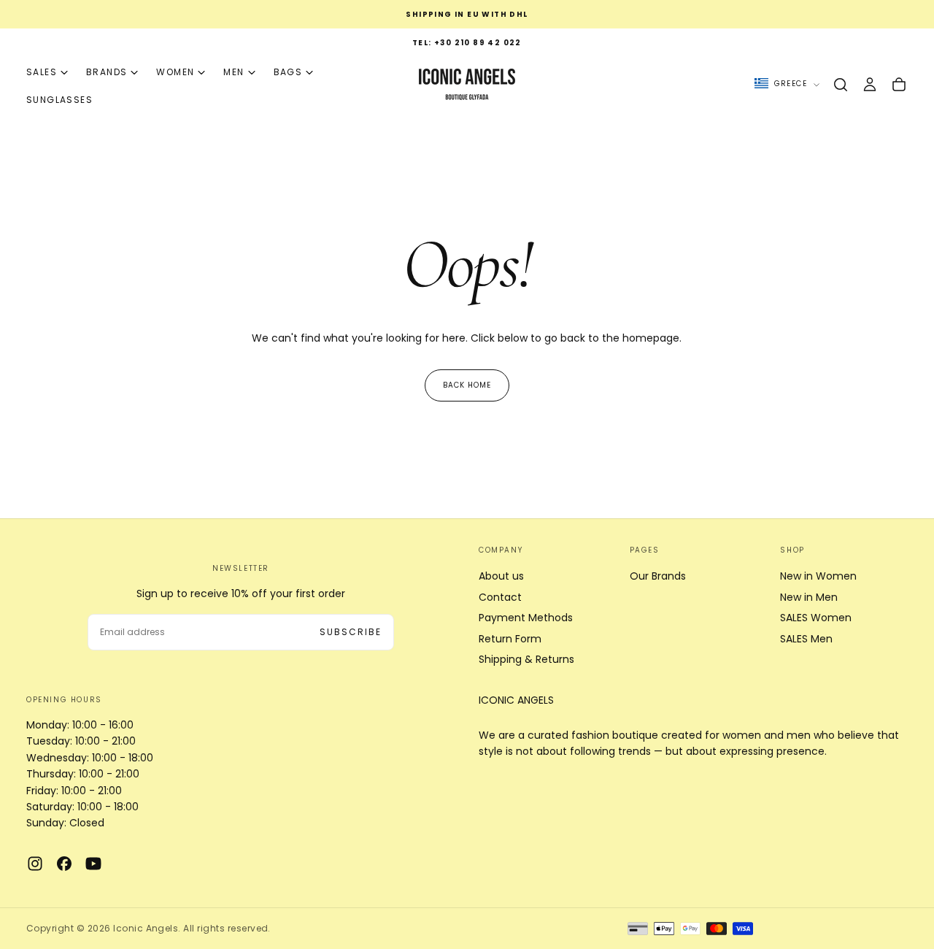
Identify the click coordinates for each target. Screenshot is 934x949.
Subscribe (351, 632)
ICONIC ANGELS (516, 700)
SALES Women (816, 617)
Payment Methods (526, 617)
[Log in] (870, 84)
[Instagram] (35, 863)
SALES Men (806, 638)
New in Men (809, 597)
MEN (233, 72)
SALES (41, 72)
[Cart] (899, 84)
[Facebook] (64, 863)
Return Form (510, 638)
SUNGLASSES (59, 99)
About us (501, 576)
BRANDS (106, 72)
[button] (840, 84)
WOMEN (175, 72)
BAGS (288, 72)
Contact (500, 597)
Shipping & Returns (526, 659)
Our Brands (658, 576)
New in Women (818, 576)
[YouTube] (93, 863)
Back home (467, 385)
